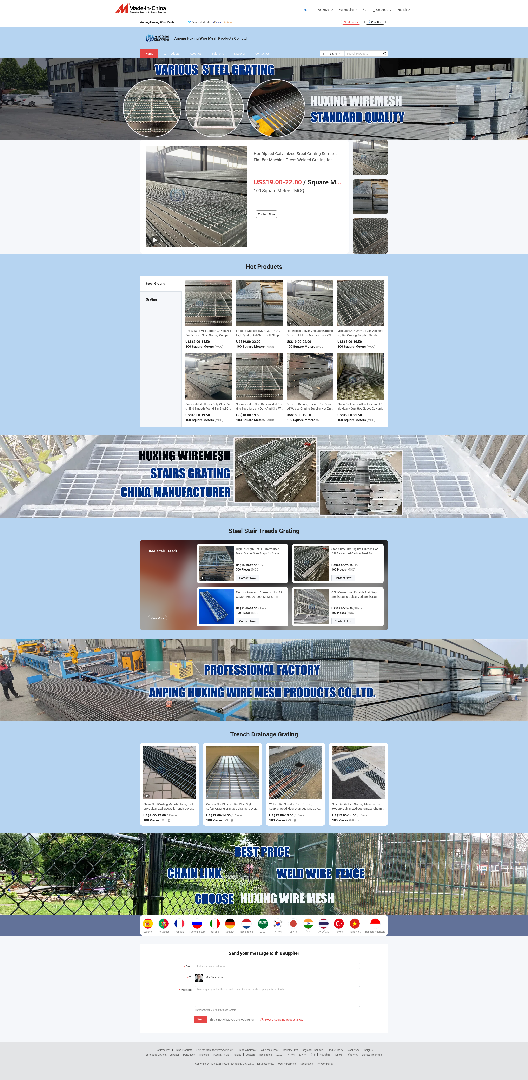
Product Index (335, 1050)
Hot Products (163, 1050)
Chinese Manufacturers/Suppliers (214, 1050)
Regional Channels (312, 1050)
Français (204, 1054)
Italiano (237, 1054)
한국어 (291, 1054)
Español (174, 1054)
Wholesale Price (270, 1050)
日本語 (302, 1054)
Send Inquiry (351, 22)
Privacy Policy (325, 1063)
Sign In (308, 10)
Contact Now (266, 214)
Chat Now (376, 22)
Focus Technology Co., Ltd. (237, 1063)
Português (189, 1054)
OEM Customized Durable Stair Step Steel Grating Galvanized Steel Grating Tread (355, 594)
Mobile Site (353, 1050)
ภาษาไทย (325, 1054)
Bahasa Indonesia (372, 1054)
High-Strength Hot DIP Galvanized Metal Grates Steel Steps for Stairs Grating (257, 551)
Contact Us (262, 53)
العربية (279, 1054)
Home (149, 53)
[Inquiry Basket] (365, 10)
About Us (196, 53)
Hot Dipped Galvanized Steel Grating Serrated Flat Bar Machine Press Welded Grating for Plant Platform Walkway (296, 157)
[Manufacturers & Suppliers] (142, 8)
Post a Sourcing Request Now (281, 1019)
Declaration (306, 1063)
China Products (183, 1050)
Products (173, 53)
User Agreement (287, 1063)
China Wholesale (247, 1050)
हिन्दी (313, 1054)
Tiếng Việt (352, 1054)
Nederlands (265, 1054)
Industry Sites (290, 1050)
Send (200, 1019)
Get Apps (382, 10)
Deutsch (250, 1054)
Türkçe (338, 1054)
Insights (368, 1050)
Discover (239, 53)
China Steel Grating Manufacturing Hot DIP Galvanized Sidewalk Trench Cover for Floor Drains (168, 806)
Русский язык (221, 1054)
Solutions (218, 53)
